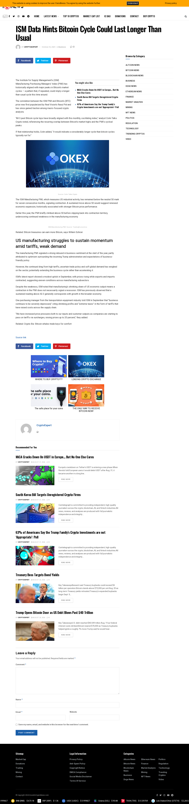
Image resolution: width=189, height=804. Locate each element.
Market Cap (21, 759)
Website (73, 712)
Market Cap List (91, 16)
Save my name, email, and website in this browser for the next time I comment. (53, 724)
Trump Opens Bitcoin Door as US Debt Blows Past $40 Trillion (54, 612)
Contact (134, 16)
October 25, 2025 (48, 47)
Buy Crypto (149, 16)
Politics (130, 118)
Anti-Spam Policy (77, 763)
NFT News (130, 112)
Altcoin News (133, 65)
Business (62, 47)
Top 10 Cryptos (71, 16)
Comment (21, 664)
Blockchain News (134, 75)
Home (36, 16)
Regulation (132, 123)
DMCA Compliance (78, 772)
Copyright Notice (77, 768)
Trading (19, 768)
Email (19, 712)
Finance (130, 96)
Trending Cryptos (135, 133)
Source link (21, 337)
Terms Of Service (78, 780)
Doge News (131, 86)
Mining (129, 107)
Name (19, 699)
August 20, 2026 (38, 580)
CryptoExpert (31, 47)
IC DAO (107, 16)
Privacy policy (171, 3)
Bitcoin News (132, 70)
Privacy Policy (76, 759)
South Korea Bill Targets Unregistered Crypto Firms (97, 98)
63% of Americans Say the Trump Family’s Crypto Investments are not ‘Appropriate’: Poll (98, 106)
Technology (132, 128)
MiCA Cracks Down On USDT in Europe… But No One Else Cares (98, 91)
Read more (65, 479)
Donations (120, 16)
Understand (133, 3)
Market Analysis (134, 102)
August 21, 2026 (38, 462)
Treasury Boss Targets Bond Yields (37, 574)
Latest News (50, 16)
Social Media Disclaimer (81, 776)
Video (128, 139)
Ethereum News (134, 91)
